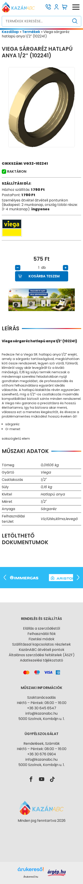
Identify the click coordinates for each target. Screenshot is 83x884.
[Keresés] (75, 21)
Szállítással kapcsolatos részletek (41, 644)
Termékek (31, 31)
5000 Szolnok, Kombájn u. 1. (41, 718)
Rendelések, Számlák (41, 743)
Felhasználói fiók (41, 633)
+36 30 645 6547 (41, 708)
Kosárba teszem (44, 276)
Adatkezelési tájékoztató (41, 660)
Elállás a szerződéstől (41, 628)
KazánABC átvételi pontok (41, 649)
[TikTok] (52, 779)
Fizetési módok (41, 639)
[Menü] (76, 7)
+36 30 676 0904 (41, 754)
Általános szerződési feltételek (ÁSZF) (42, 655)
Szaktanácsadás (41, 697)
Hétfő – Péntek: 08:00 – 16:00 (41, 702)
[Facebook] (31, 779)
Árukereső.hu (30, 876)
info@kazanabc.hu (41, 713)
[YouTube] (41, 779)
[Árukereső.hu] (41, 828)
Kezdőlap (10, 31)
